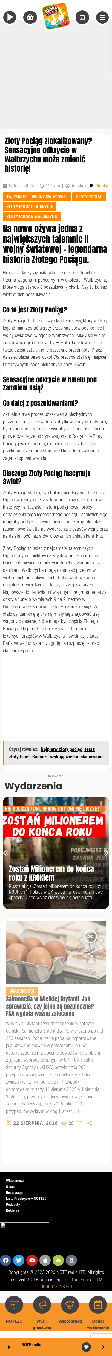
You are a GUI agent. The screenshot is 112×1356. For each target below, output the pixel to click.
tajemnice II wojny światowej (37, 197)
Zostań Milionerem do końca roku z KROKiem (51, 873)
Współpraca (70, 1321)
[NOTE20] (14, 1305)
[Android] (58, 1260)
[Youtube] (32, 1260)
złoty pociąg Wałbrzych (32, 216)
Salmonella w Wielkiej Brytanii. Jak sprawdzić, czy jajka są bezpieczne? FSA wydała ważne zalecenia (50, 1006)
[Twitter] (18, 1260)
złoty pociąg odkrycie (30, 206)
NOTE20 (14, 1321)
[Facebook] (5, 1260)
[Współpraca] (70, 1305)
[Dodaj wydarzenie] (98, 1305)
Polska (101, 186)
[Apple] (45, 1260)
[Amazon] (71, 1260)
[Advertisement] (56, 73)
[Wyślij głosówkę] (42, 1305)
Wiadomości (22, 991)
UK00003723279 (56, 1287)
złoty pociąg (89, 197)
